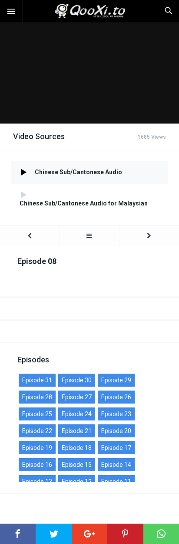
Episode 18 (77, 447)
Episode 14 (116, 464)
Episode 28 (37, 397)
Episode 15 (77, 464)
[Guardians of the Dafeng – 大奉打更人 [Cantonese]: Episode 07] (29, 236)
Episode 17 (116, 447)
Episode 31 (37, 380)
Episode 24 (77, 413)
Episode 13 (37, 481)
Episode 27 (77, 397)
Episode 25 (37, 413)
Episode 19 (37, 447)
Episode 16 (37, 464)
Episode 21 (77, 430)
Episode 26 (116, 397)
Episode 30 (77, 380)
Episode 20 (116, 430)
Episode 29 (116, 380)
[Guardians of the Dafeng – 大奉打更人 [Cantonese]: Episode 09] (149, 236)
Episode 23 (116, 413)
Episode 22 (37, 430)
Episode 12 (77, 481)
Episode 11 (116, 481)
